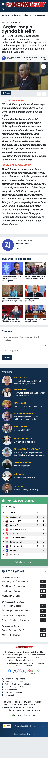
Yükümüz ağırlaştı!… (23, 465)
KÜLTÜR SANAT (20, 705)
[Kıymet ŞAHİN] (7, 404)
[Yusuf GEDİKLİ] (7, 428)
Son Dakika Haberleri (13, 692)
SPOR (17, 702)
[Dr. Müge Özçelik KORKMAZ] (7, 452)
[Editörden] (7, 476)
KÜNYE (18, 710)
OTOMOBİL (30, 707)
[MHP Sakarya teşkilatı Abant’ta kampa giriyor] (12, 311)
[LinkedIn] (24, 671)
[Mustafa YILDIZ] (7, 392)
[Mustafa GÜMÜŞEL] (7, 464)
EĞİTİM (34, 705)
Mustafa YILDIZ (21, 390)
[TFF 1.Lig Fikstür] (45, 571)
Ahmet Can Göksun (23, 439)
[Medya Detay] (25, 4)
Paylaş (7, 93)
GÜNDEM (40, 15)
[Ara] (3, 9)
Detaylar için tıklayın (24, 562)
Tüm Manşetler (11, 690)
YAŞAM (7, 705)
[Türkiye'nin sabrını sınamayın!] (35, 291)
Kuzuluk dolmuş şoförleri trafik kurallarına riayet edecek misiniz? (29, 382)
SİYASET (28, 15)
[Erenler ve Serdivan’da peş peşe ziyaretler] (35, 311)
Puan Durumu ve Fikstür (14, 687)
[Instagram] (19, 671)
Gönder (7, 357)
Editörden (19, 474)
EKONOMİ (8, 707)
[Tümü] (45, 372)
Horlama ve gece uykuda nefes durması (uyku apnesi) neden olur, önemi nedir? (29, 453)
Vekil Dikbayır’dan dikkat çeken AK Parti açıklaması (12, 300)
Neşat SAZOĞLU (21, 378)
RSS (8, 726)
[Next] (33, 671)
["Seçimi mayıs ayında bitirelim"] (24, 76)
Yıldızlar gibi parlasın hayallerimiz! (29, 406)
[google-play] (30, 715)
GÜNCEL (16, 15)
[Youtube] (29, 671)
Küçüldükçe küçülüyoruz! (25, 477)
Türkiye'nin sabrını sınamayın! (32, 300)
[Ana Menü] (3, 4)
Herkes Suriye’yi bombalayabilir (28, 489)
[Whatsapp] (38, 671)
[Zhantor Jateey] (8, 245)
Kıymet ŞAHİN (20, 403)
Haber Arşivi (10, 695)
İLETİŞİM (7, 710)
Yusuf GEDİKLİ (20, 427)
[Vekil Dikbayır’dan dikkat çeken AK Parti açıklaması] (12, 291)
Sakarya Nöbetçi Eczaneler (16, 679)
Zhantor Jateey (23, 243)
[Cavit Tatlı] (7, 488)
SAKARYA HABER (32, 710)
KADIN (19, 707)
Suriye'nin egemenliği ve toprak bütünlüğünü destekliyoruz (11, 278)
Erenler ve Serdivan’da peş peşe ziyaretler (35, 320)
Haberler (6, 22)
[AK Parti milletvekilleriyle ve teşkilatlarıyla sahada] (35, 268)
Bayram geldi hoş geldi (24, 442)
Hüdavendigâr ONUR (23, 413)
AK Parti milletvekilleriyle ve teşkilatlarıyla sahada (35, 277)
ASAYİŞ (5, 15)
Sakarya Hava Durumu (14, 681)
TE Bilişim (30, 734)
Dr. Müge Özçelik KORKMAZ (27, 449)
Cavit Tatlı (19, 486)
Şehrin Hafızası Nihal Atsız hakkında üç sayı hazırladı (26, 417)
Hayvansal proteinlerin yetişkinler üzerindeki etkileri (29, 394)
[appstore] (17, 715)
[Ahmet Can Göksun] (7, 440)
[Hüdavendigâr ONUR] (7, 416)
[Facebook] (10, 671)
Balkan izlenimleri (22, 430)
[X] (15, 671)
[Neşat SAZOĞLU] (7, 380)
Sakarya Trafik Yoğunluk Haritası (18, 684)
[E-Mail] (18, 249)
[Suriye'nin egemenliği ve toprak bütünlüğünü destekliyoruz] (12, 268)
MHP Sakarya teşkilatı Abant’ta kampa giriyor (11, 320)
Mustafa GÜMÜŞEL (22, 462)
